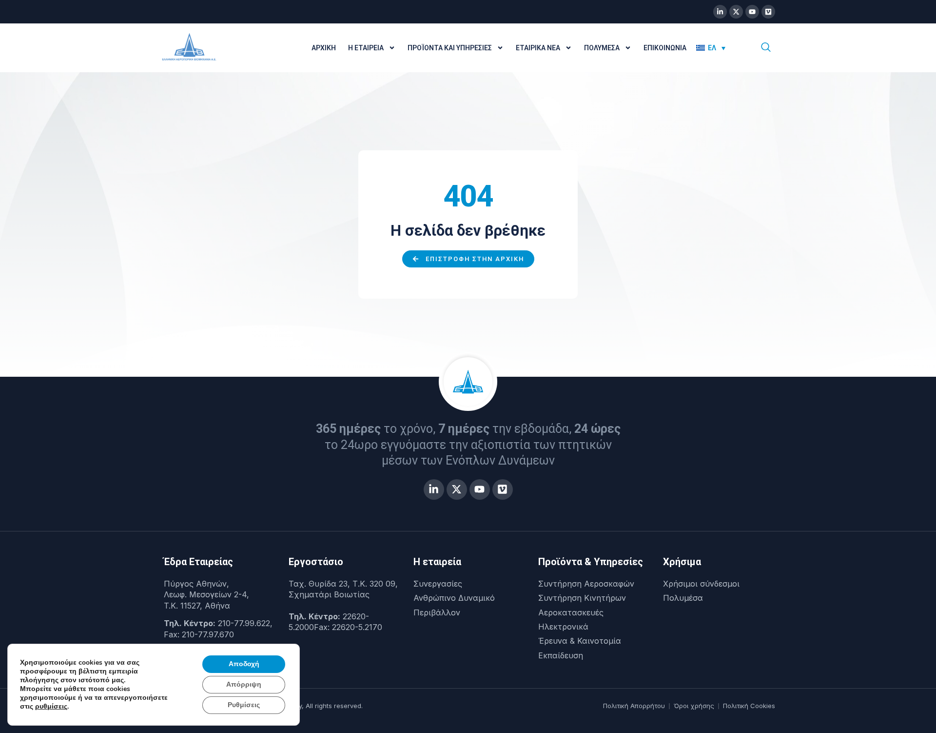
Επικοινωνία (665, 48)
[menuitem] (710, 48)
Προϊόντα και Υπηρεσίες (450, 48)
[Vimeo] (768, 12)
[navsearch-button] (766, 48)
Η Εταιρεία (366, 48)
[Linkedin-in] (720, 12)
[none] (717, 48)
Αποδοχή (244, 664)
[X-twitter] (736, 12)
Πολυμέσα (602, 48)
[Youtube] (752, 12)
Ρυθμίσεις (244, 705)
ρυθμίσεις (51, 706)
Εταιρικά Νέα (538, 48)
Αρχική (324, 48)
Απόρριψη (243, 684)
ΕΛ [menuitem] (712, 48)
